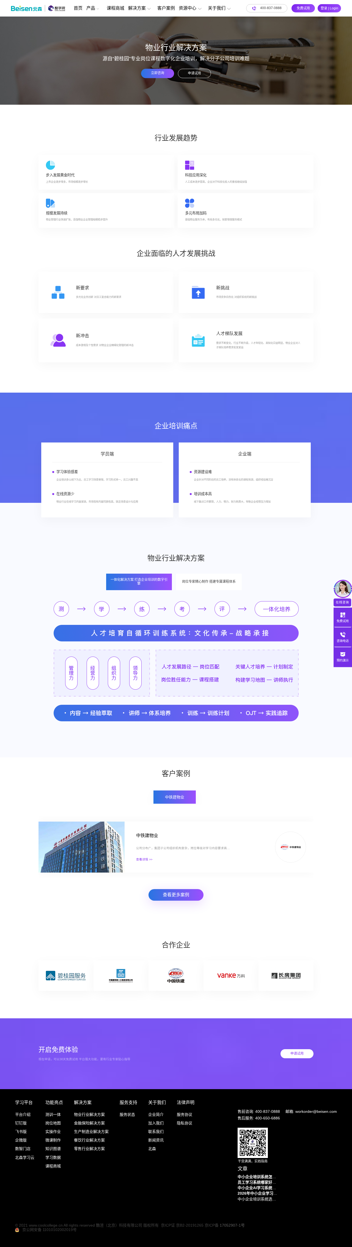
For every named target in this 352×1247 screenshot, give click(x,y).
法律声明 (185, 1102)
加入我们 (156, 1123)
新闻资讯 (156, 1140)
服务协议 (184, 1114)
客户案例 (166, 8)
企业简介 (156, 1114)
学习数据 (53, 1157)
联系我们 (156, 1131)
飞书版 (21, 1131)
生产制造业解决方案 (91, 1131)
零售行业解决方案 (89, 1148)
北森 (152, 1148)
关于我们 (217, 8)
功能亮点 (54, 1102)
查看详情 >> (144, 859)
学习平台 (24, 1102)
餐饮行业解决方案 (89, 1140)
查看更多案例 (176, 894)
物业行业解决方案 (89, 1114)
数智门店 (23, 1148)
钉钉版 (21, 1123)
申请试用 (194, 73)
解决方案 (137, 8)
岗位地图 (53, 1123)
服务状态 (127, 1114)
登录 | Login (329, 8)
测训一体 (53, 1114)
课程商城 (115, 8)
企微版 (21, 1140)
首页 (78, 8)
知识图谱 (53, 1148)
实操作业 (53, 1131)
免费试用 (303, 8)
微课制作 (53, 1140)
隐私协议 (184, 1123)
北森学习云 (24, 1157)
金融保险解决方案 (89, 1123)
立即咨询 (157, 73)
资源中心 (187, 8)
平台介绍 (23, 1114)
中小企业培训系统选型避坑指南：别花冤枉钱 (258, 1199)
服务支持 (128, 1102)
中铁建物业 (147, 835)
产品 (90, 8)
